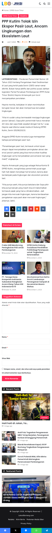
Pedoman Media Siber (35, 519)
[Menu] (49, 4)
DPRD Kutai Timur (17, 10)
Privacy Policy (26, 523)
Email (5, 348)
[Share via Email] (6, 214)
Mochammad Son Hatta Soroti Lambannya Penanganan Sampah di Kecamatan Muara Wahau (38, 282)
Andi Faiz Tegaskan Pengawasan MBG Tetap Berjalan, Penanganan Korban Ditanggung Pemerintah (33, 435)
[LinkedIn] (18, 208)
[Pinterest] (30, 208)
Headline (23, 16)
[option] (26, 489)
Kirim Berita (20, 519)
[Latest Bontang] (12, 3)
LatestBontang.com (26, 515)
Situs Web (6, 358)
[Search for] (44, 4)
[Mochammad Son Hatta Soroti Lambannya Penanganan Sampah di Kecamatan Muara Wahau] (38, 268)
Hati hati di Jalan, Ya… (15, 423)
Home (6, 10)
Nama (5, 337)
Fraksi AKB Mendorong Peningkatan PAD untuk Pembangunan (13, 247)
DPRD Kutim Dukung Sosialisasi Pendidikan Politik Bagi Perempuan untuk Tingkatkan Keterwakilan (37, 250)
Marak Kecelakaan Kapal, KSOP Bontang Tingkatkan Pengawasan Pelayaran (33, 447)
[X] (12, 208)
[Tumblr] (24, 208)
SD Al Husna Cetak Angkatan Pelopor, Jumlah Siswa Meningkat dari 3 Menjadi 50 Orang (25, 497)
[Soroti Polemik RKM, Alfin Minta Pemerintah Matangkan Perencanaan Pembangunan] (9, 460)
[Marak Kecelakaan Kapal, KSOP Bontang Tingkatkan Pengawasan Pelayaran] (9, 448)
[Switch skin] (40, 4)
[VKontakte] (43, 208)
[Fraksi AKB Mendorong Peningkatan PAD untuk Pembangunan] (13, 236)
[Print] (12, 214)
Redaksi (11, 519)
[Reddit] (37, 208)
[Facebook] (6, 208)
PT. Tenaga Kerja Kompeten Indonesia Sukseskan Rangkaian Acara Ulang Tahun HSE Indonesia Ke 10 (12, 282)
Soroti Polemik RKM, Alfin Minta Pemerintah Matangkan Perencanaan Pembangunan (32, 459)
